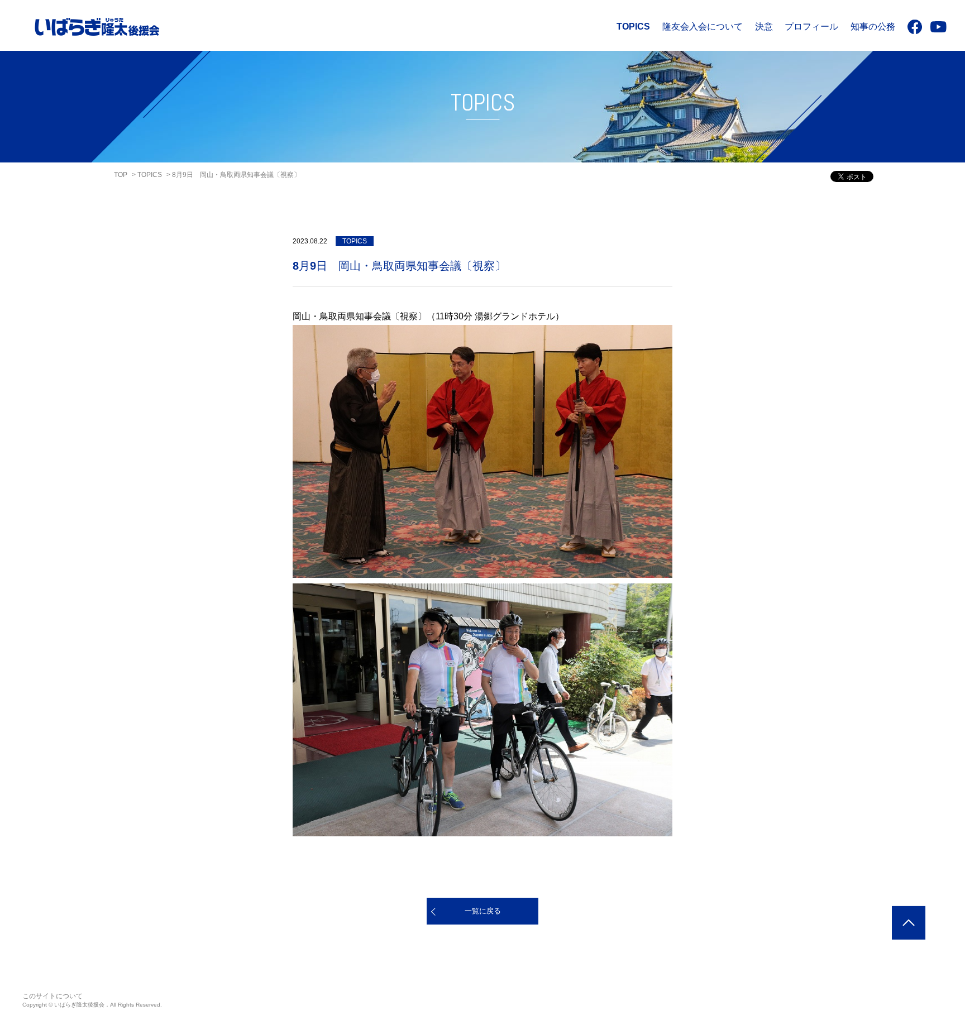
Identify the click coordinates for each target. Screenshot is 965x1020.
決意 (764, 26)
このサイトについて (52, 996)
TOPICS (633, 26)
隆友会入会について (702, 26)
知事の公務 (873, 26)
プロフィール (811, 26)
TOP (120, 175)
